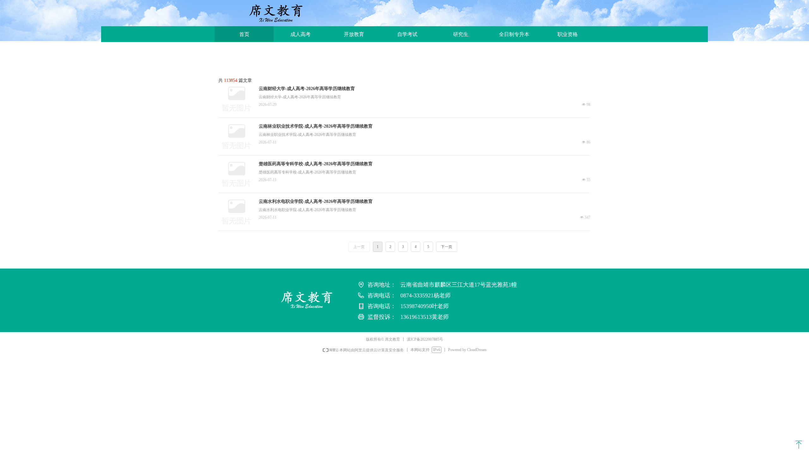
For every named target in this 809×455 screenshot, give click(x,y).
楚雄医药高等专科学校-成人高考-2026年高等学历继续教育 (316, 163)
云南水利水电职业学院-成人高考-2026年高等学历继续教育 (316, 201)
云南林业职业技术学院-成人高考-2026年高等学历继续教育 (316, 126)
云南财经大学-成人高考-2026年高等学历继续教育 (307, 88)
